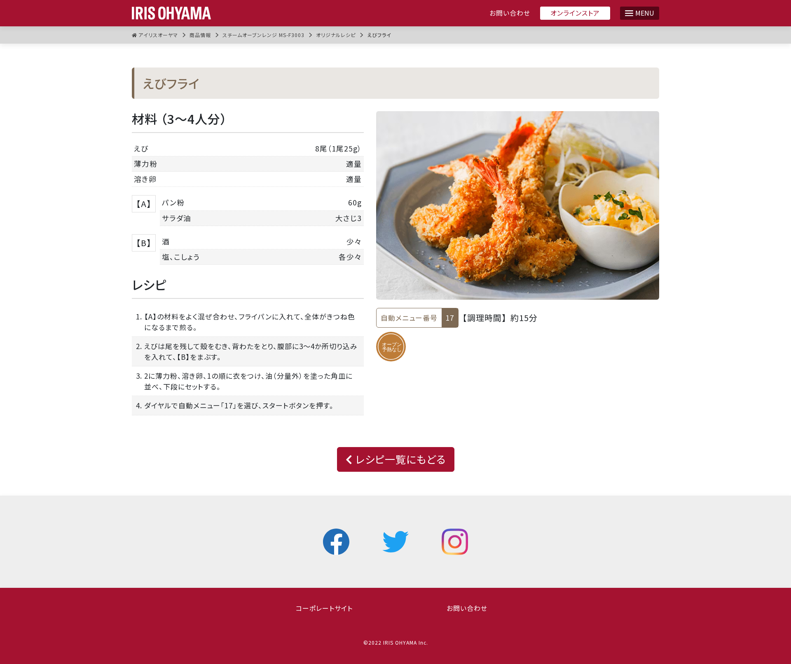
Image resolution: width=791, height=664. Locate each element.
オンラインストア (575, 13)
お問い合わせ (509, 13)
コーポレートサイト (324, 608)
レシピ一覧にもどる (399, 459)
